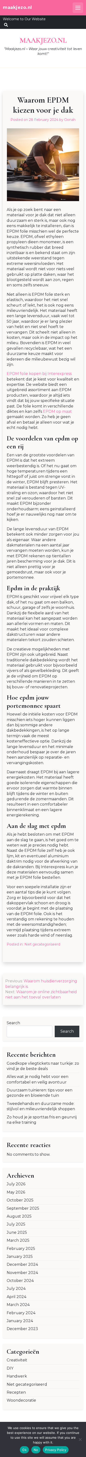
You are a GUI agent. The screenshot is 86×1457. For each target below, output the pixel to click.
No (36, 1450)
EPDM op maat (57, 411)
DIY (10, 1368)
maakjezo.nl (17, 7)
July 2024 (16, 1288)
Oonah (69, 120)
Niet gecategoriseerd (42, 944)
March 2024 (18, 1304)
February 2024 (21, 1313)
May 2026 (16, 1192)
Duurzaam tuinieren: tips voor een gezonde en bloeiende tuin (39, 1093)
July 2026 (16, 1184)
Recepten (16, 1392)
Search (13, 1023)
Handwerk (17, 1376)
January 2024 (20, 1321)
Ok (24, 1450)
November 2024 (22, 1272)
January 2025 (20, 1256)
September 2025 (23, 1208)
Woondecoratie (21, 1400)
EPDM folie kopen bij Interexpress (39, 373)
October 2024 (20, 1280)
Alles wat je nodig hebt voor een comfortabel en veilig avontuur (37, 1079)
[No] (80, 1439)
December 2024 (22, 1264)
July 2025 (16, 1224)
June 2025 (17, 1232)
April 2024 (16, 1296)
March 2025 (18, 1240)
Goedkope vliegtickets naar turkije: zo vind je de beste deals (43, 1066)
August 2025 (19, 1216)
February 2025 (21, 1248)
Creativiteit (17, 1360)
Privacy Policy (55, 1450)
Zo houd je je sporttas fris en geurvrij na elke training (42, 1120)
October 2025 (20, 1200)
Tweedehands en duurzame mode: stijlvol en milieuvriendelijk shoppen (41, 1106)
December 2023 (22, 1328)
